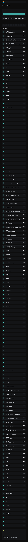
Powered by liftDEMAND (6, 536)
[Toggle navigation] (24, 2)
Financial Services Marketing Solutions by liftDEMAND (10, 537)
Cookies (4, 535)
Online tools (3, 5)
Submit (14, 14)
